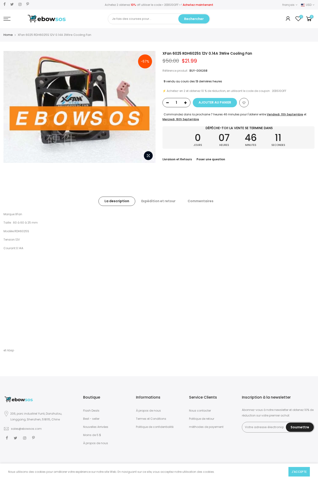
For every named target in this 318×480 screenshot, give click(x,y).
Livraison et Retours (177, 159)
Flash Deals (91, 411)
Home (8, 35)
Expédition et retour (158, 201)
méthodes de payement (206, 427)
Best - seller (91, 419)
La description (117, 201)
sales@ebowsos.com (26, 429)
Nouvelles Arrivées (95, 427)
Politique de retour (201, 419)
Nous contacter (200, 411)
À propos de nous (95, 443)
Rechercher (194, 19)
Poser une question (210, 159)
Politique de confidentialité (154, 427)
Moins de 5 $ (92, 435)
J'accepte (299, 472)
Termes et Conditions (151, 419)
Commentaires (200, 201)
